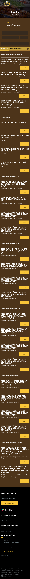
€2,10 (25, 170)
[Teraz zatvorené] (12, 521)
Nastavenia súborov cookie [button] (7, 570)
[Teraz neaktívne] (12, 531)
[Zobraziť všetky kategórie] (28, 49)
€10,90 (25, 95)
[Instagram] (5, 559)
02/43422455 (7, 546)
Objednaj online (9, 503)
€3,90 (25, 130)
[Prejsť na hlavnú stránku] (6, 3)
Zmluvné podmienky (6, 569)
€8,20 (25, 67)
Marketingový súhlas (19, 570)
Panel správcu (16, 572)
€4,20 (25, 157)
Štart (12, 14)
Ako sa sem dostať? (8, 551)
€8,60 (25, 461)
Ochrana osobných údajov (17, 569)
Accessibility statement (6, 572)
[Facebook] (2, 559)
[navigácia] (27, 3)
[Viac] (14, 521)
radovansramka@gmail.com (10, 547)
